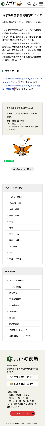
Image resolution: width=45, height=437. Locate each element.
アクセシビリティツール (35, 3)
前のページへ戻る (23, 169)
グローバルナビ (41, 3)
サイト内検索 (29, 3)
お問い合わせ (22, 413)
